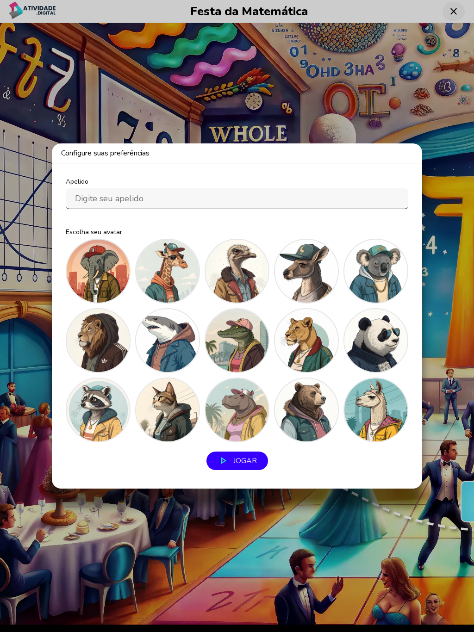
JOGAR (237, 460)
